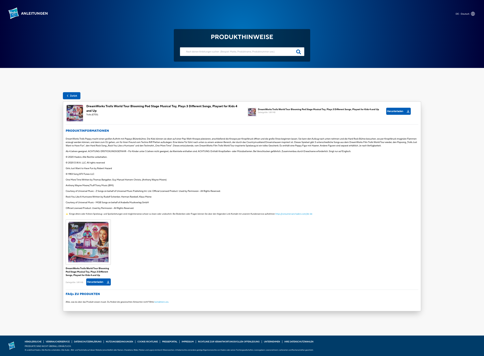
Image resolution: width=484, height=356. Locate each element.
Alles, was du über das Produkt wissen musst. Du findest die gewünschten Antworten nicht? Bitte (110, 302)
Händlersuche (33, 341)
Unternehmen (272, 341)
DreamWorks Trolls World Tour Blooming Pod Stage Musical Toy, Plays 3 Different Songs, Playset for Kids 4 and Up (161, 108)
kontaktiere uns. (161, 302)
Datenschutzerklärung (88, 341)
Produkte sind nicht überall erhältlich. (48, 346)
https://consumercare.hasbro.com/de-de (293, 214)
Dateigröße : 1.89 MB (266, 112)
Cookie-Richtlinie (147, 341)
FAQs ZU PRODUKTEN (83, 294)
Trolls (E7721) (92, 114)
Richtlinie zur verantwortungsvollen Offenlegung (229, 341)
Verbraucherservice (58, 341)
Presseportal (169, 341)
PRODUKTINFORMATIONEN (87, 131)
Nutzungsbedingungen (119, 341)
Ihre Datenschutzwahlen (298, 341)
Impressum (188, 341)
